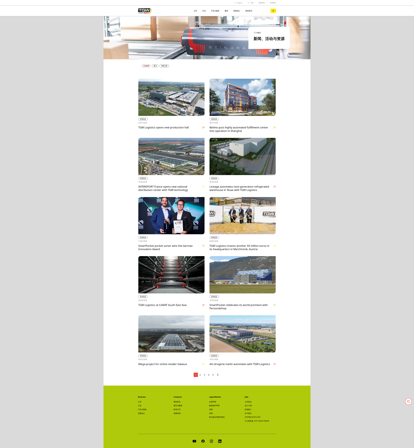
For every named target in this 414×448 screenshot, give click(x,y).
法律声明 (212, 402)
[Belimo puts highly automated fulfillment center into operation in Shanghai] (242, 97)
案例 (226, 11)
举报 (211, 413)
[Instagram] (211, 441)
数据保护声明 (214, 405)
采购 (211, 409)
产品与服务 (215, 11)
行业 (204, 11)
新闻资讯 (262, 3)
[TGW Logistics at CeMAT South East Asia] (171, 274)
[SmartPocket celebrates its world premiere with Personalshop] (242, 274)
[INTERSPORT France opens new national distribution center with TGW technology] (171, 156)
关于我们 (248, 413)
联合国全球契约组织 (217, 417)
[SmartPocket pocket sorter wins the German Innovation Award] (171, 215)
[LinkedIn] (219, 441)
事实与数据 (178, 405)
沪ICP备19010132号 (252, 417)
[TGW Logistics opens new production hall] (171, 97)
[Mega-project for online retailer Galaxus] (171, 333)
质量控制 (177, 413)
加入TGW (248, 405)
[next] (217, 375)
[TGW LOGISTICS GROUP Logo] (144, 10)
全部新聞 (146, 66)
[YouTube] (194, 441)
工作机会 (248, 402)
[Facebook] (203, 441)
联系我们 (273, 3)
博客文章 (164, 66)
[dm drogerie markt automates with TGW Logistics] (242, 333)
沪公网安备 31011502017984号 (257, 421)
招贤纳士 (236, 11)
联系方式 (177, 409)
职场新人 (248, 409)
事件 (155, 66)
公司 (195, 11)
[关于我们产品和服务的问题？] (408, 401)
